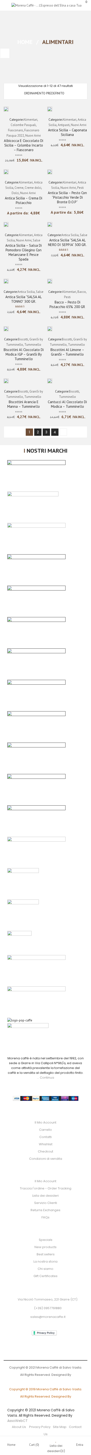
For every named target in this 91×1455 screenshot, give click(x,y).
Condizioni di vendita (45, 1158)
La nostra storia (45, 1261)
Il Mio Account (45, 1122)
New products (45, 1247)
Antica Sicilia (70, 235)
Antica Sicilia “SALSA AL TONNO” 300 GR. (23, 299)
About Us (19, 1427)
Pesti (80, 188)
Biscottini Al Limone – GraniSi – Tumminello (67, 352)
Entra (79, 1445)
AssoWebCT (17, 1420)
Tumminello (32, 345)
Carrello (45, 1129)
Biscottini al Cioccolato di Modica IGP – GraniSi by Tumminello (24, 354)
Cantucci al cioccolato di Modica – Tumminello (67, 404)
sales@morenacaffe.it (48, 1316)
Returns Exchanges (45, 1210)
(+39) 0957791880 (48, 1308)
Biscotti (23, 339)
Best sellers (46, 1254)
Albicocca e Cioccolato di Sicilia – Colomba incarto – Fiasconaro (23, 145)
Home (25, 42)
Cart (34, 1445)
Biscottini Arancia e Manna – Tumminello (23, 404)
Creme (19, 188)
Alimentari (30, 120)
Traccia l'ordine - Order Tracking (45, 1188)
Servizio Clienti (45, 1203)
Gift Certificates (45, 1276)
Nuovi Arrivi (33, 136)
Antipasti (64, 125)
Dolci (15, 193)
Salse (36, 240)
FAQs (45, 1217)
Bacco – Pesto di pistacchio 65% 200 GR (67, 304)
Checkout (45, 1151)
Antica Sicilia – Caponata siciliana (67, 132)
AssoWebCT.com (45, 1382)
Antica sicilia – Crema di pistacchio (23, 200)
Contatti (45, 1137)
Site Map (59, 1427)
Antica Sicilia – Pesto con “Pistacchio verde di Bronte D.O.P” (67, 197)
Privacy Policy (39, 1427)
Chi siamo (45, 1268)
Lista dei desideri (45, 1195)
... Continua (45, 1077)
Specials (45, 1239)
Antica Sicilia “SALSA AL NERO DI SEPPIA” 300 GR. (67, 242)
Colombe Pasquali (23, 125)
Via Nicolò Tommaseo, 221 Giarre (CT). (48, 1299)
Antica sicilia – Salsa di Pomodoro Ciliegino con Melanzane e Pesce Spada (23, 252)
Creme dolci (33, 188)
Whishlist (45, 1144)
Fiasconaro (15, 130)
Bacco (81, 292)
